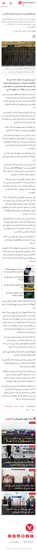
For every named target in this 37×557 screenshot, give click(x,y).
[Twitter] (27, 536)
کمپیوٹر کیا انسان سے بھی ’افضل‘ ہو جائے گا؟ (13, 278)
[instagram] (23, 536)
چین (33, 410)
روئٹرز (33, 31)
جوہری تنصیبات (8, 406)
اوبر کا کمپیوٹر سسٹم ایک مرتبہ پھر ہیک (13, 286)
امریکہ (27, 410)
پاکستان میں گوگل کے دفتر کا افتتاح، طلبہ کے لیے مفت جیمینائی (20, 510)
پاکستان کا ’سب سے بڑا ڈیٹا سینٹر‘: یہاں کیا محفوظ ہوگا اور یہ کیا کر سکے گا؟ (19, 440)
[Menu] (3, 3)
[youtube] (18, 536)
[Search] (11, 3)
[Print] (33, 36)
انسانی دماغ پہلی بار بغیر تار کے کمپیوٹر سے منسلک (14, 294)
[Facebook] (31, 536)
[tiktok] (14, 536)
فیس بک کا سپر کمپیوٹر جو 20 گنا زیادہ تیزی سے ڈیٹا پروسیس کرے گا (13, 270)
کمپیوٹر (22, 406)
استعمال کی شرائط (28, 542)
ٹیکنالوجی (9, 419)
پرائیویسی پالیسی (14, 542)
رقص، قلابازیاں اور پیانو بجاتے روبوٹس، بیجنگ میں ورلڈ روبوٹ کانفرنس (19, 463)
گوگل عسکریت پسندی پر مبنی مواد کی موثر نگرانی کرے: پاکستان (19, 487)
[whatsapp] (9, 536)
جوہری (16, 406)
